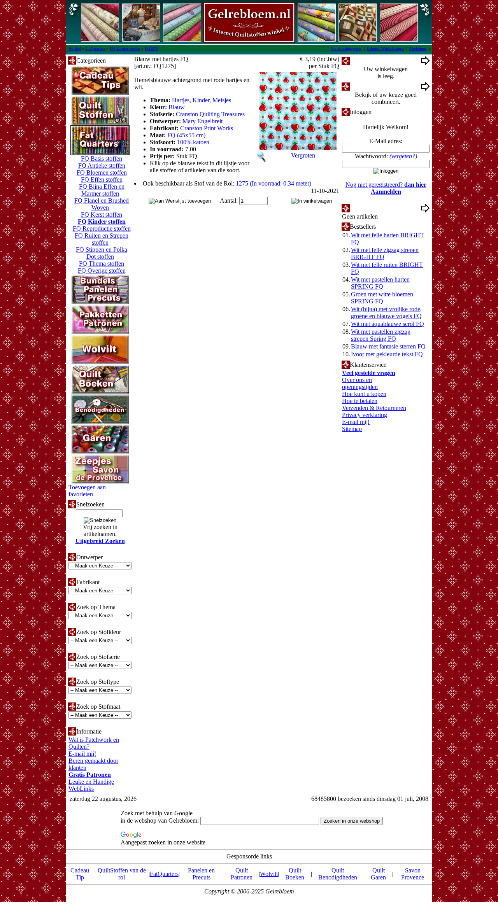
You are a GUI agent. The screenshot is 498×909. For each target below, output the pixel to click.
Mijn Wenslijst (367, 208)
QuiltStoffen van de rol (122, 874)
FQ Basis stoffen (101, 158)
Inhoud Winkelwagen (385, 48)
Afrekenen (417, 48)
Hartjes (180, 100)
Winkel (74, 48)
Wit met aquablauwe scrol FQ (387, 324)
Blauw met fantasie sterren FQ (388, 346)
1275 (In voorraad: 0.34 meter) (273, 183)
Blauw (176, 107)
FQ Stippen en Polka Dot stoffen (101, 253)
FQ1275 (151, 48)
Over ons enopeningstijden (360, 383)
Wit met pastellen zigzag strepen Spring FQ (380, 335)
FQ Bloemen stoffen (102, 172)
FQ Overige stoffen (102, 270)
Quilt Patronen (242, 874)
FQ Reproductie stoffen (102, 228)
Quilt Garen (378, 874)
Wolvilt (269, 873)
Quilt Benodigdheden (337, 874)
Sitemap (352, 429)
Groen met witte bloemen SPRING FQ (382, 298)
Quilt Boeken (294, 874)
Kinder (201, 100)
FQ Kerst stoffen (101, 214)
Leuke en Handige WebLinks (91, 785)
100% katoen (193, 142)
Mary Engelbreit (202, 121)
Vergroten (303, 155)
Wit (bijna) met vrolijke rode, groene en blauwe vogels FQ (386, 312)
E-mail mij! (82, 753)
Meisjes (221, 100)
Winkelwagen (367, 60)
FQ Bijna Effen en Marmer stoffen (101, 190)
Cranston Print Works (206, 128)
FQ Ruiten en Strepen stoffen (101, 239)
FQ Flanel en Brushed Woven (101, 204)
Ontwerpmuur (367, 86)
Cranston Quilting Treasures (210, 114)
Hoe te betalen (359, 401)
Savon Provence (412, 874)
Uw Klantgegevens (346, 48)
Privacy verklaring (364, 415)
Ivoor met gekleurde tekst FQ (387, 354)
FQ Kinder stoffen (125, 48)
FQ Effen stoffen (102, 179)
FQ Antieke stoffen (101, 165)
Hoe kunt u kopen (364, 394)
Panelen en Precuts (201, 874)
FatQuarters (95, 48)
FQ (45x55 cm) (186, 135)
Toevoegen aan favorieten (87, 490)
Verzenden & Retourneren (374, 408)
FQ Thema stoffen (101, 263)
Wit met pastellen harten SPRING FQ (380, 283)
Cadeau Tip (79, 874)
